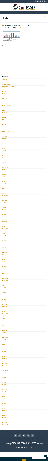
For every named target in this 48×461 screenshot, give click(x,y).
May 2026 (4, 153)
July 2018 (3, 375)
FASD (10, 438)
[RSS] (45, 1)
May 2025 (4, 181)
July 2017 (3, 398)
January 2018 (4, 389)
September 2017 (5, 394)
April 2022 (4, 268)
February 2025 (4, 188)
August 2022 (4, 259)
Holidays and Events (5, 103)
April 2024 (4, 212)
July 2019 (3, 346)
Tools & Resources (19, 438)
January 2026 (4, 162)
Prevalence (4, 122)
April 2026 (4, 155)
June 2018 (4, 377)
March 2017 (4, 408)
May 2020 (4, 323)
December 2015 (5, 422)
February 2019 (4, 358)
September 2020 (5, 313)
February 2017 (4, 410)
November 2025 (5, 167)
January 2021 (4, 304)
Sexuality (3, 129)
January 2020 (4, 332)
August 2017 (4, 396)
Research (13, 438)
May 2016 (4, 417)
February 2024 (4, 216)
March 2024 (4, 214)
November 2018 (5, 365)
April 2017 (4, 405)
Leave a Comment (20, 27)
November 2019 (5, 337)
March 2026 (4, 157)
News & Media (4, 117)
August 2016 (4, 415)
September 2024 (5, 200)
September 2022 (5, 257)
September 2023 (5, 228)
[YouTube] (42, 1)
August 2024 (4, 202)
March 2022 (4, 271)
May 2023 (4, 238)
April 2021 (4, 297)
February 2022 (4, 273)
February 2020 (4, 330)
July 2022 (3, 261)
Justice (3, 110)
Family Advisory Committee (6, 96)
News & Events (32, 438)
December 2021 (5, 278)
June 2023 (4, 235)
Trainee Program (5, 136)
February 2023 (4, 245)
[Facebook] (36, 1)
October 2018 (4, 368)
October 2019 (4, 339)
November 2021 (5, 280)
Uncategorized (4, 138)
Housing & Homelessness (6, 105)
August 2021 (4, 287)
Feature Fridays (4, 98)
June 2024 (4, 207)
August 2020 (4, 316)
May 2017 (4, 403)
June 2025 (4, 179)
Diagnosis (4, 91)
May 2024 (4, 209)
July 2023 (3, 233)
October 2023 (4, 226)
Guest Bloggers (4, 100)
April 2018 (4, 382)
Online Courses (42, 438)
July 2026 (3, 148)
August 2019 (4, 344)
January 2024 (4, 219)
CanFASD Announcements (6, 84)
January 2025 (4, 190)
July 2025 (3, 176)
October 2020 (4, 311)
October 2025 (4, 169)
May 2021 (4, 294)
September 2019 (5, 342)
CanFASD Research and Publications (8, 86)
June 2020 (4, 320)
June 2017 (4, 401)
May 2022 (4, 266)
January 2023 (4, 247)
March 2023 (4, 242)
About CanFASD (5, 438)
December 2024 (5, 193)
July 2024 (3, 205)
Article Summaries (5, 79)
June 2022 (4, 264)
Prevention (4, 124)
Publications (4, 126)
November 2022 (5, 252)
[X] (38, 1)
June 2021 (4, 292)
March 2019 (4, 356)
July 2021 (3, 290)
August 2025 (4, 174)
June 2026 (4, 150)
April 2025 (4, 183)
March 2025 (4, 186)
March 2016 (4, 420)
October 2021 (4, 283)
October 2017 (4, 391)
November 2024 (5, 195)
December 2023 (5, 221)
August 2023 (4, 231)
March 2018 (4, 384)
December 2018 (5, 363)
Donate (37, 438)
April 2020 (4, 325)
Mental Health (4, 112)
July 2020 (3, 318)
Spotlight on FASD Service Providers (8, 131)
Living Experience (26, 438)
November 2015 (5, 424)
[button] (24, 13)
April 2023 (4, 240)
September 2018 (5, 370)
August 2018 (4, 372)
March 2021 (4, 299)
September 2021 (5, 285)
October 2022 (4, 254)
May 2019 (4, 351)
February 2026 (4, 160)
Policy (3, 119)
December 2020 (5, 306)
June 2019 (4, 349)
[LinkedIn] (40, 1)
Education (4, 93)
